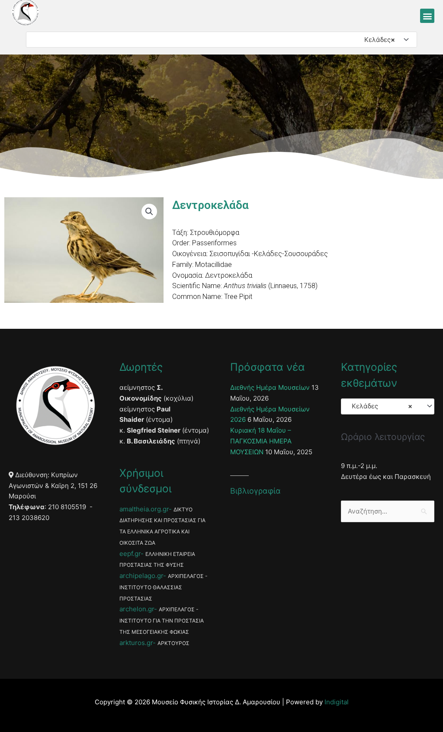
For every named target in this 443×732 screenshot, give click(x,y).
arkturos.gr (136, 643)
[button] (427, 16)
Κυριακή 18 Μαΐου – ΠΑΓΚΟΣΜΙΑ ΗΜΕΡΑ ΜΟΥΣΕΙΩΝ (261, 441)
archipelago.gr (141, 575)
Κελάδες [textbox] (377, 39)
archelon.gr (136, 609)
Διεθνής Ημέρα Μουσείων (270, 387)
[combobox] (221, 40)
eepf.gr (130, 553)
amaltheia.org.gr (144, 509)
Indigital (336, 702)
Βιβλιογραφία (255, 490)
